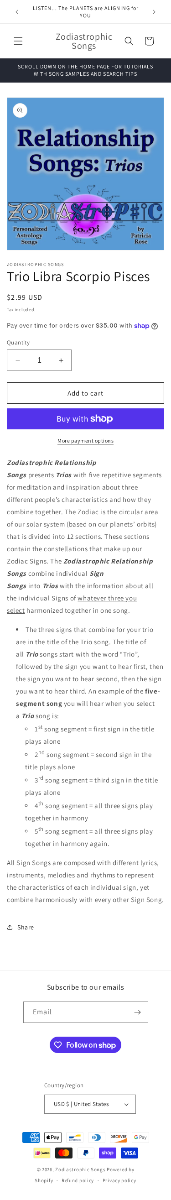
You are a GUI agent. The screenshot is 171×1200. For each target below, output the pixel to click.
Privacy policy (119, 1180)
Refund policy (78, 1180)
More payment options (85, 440)
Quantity (18, 342)
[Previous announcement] (17, 12)
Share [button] (25, 927)
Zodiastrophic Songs (80, 1169)
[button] (18, 41)
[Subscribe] (138, 1012)
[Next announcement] (154, 12)
